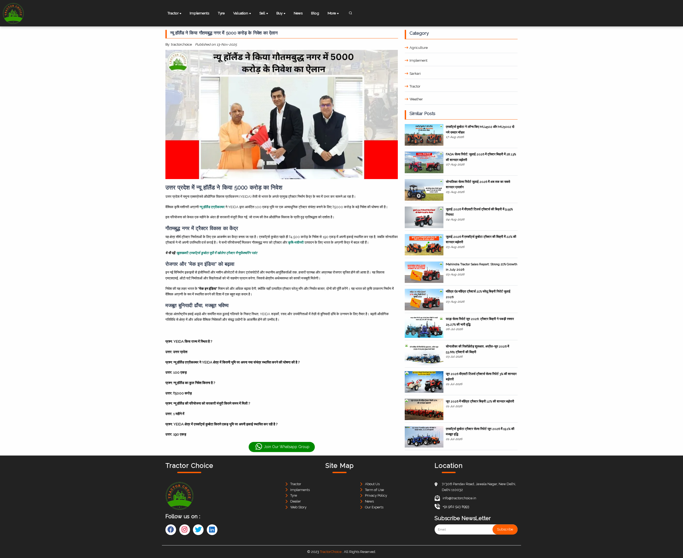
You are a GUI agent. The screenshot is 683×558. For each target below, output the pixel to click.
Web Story (298, 507)
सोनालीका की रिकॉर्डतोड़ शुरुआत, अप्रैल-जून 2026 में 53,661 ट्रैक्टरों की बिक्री (477, 349)
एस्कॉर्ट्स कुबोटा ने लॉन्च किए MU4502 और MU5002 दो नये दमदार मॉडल (480, 129)
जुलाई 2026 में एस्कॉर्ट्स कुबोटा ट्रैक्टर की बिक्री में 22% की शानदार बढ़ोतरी (481, 239)
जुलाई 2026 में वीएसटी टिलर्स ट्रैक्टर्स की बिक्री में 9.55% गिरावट (479, 211)
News (298, 13)
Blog (315, 13)
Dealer (295, 501)
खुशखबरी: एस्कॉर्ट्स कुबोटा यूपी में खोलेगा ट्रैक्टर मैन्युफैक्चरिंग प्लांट (216, 253)
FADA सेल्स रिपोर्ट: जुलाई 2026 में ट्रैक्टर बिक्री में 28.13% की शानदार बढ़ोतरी (481, 156)
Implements (199, 13)
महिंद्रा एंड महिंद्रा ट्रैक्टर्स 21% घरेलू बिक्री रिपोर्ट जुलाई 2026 (478, 294)
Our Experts (374, 507)
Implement (418, 60)
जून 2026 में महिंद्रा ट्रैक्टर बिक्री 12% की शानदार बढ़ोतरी (480, 401)
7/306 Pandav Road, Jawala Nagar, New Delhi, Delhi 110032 (479, 487)
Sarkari (415, 74)
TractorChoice (331, 552)
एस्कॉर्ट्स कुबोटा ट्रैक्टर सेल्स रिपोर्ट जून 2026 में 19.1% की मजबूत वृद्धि (480, 431)
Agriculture (419, 48)
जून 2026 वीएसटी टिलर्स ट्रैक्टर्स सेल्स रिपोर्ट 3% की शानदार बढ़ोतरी (481, 376)
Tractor (415, 86)
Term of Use (374, 490)
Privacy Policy (376, 495)
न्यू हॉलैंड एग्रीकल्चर (212, 207)
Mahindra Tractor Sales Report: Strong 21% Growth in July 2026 (481, 266)
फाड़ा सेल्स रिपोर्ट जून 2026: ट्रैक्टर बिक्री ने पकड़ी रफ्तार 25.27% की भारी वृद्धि (480, 321)
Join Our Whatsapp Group (286, 447)
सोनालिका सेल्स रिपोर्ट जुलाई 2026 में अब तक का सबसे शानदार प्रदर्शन (478, 184)
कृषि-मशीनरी (296, 242)
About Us (372, 484)
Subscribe (505, 530)
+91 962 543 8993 (456, 507)
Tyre (221, 13)
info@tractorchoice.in (459, 498)
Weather (416, 99)
